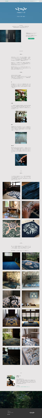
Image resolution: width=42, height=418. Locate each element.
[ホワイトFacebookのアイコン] (9, 414)
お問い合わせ (9, 411)
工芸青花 (22, 386)
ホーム (8, 410)
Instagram (17, 27)
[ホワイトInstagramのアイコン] (8, 414)
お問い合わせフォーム (21, 250)
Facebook (21, 27)
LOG (27, 386)
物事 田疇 (24, 386)
